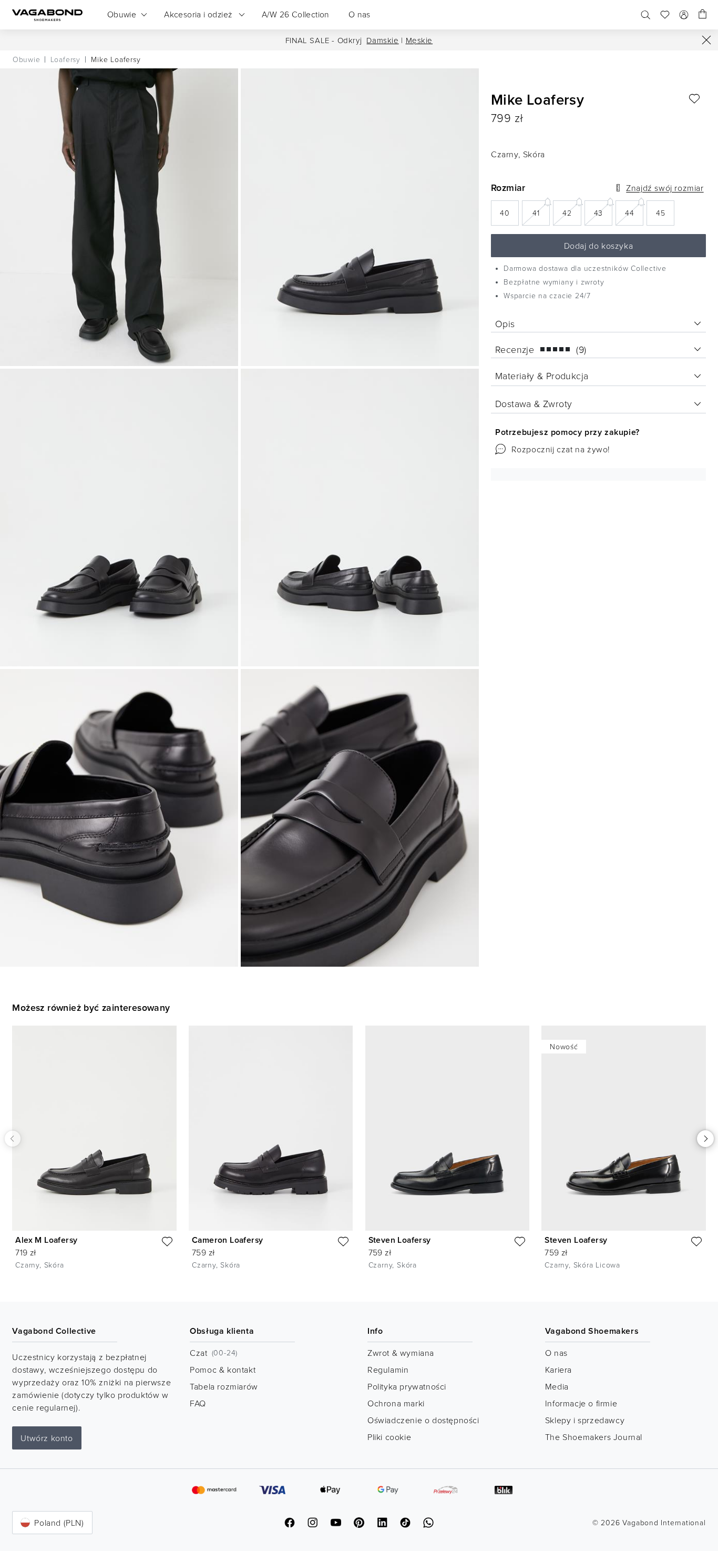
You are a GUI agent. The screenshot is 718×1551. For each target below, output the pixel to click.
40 (509, 216)
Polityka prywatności (406, 1386)
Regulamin (387, 1369)
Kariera (558, 1369)
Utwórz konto (46, 1438)
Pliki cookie (389, 1437)
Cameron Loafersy (227, 1240)
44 (634, 212)
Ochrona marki (396, 1403)
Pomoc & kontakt (222, 1369)
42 (571, 212)
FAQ (198, 1403)
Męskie (419, 40)
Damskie (382, 40)
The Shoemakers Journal (593, 1437)
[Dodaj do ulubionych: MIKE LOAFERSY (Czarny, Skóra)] (694, 99)
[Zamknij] (706, 39)
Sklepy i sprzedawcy (584, 1420)
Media (557, 1386)
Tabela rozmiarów (224, 1386)
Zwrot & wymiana (400, 1353)
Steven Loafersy (399, 1240)
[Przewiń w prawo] (705, 1138)
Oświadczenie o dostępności (423, 1420)
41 (541, 212)
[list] (359, 1155)
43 (603, 212)
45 (665, 216)
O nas (556, 1353)
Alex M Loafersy (46, 1240)
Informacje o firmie (581, 1403)
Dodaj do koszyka (598, 245)
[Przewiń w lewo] (12, 1138)
